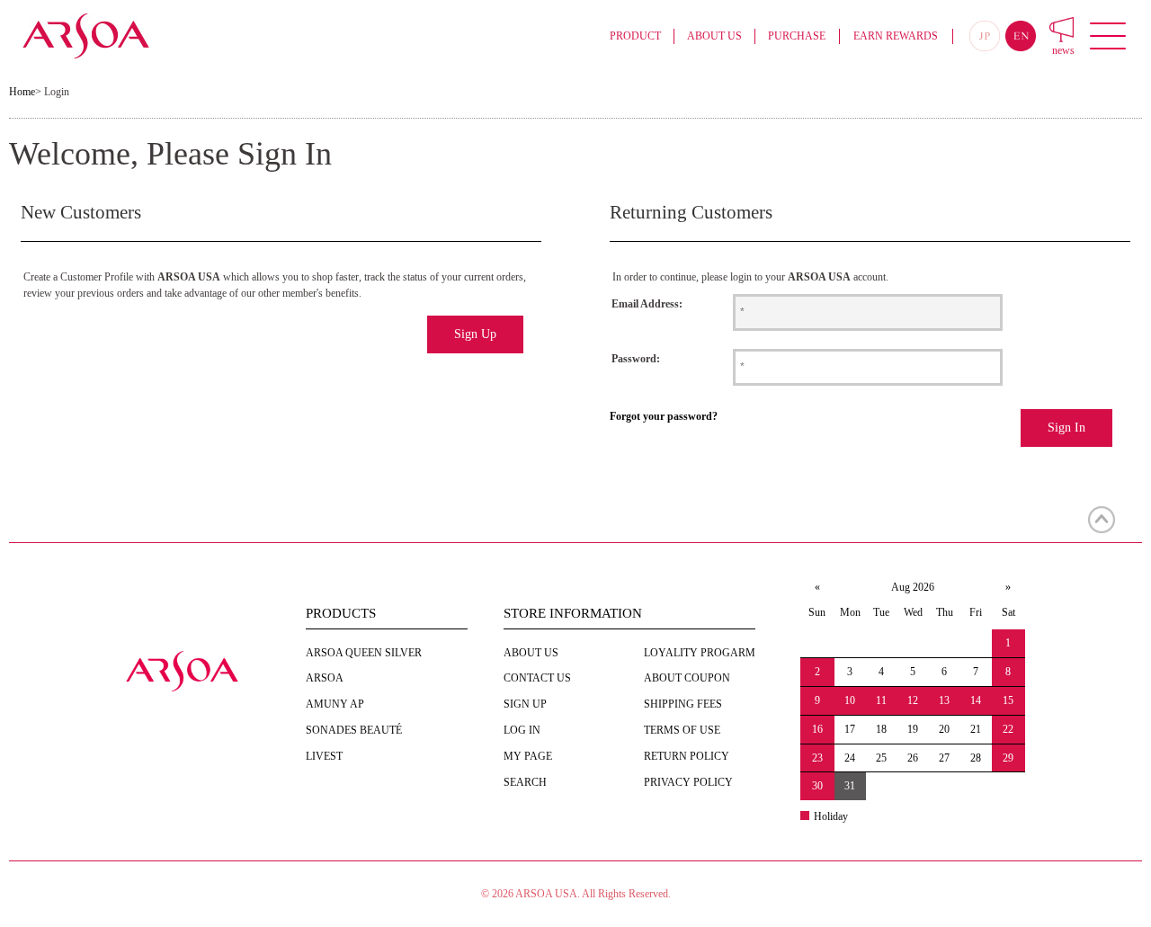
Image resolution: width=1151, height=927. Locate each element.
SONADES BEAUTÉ (354, 730)
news (1063, 50)
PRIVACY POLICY (688, 782)
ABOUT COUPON (687, 678)
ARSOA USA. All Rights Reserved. (593, 893)
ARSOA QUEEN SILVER (364, 652)
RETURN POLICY (686, 756)
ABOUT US (714, 36)
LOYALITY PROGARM (699, 652)
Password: (635, 358)
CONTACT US (537, 678)
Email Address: (647, 304)
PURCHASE (796, 36)
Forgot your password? (664, 416)
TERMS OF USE (682, 730)
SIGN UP (525, 704)
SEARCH (525, 782)
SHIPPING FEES (683, 704)
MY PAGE (528, 756)
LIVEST (324, 756)
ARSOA (325, 678)
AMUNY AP (335, 704)
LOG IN (522, 730)
